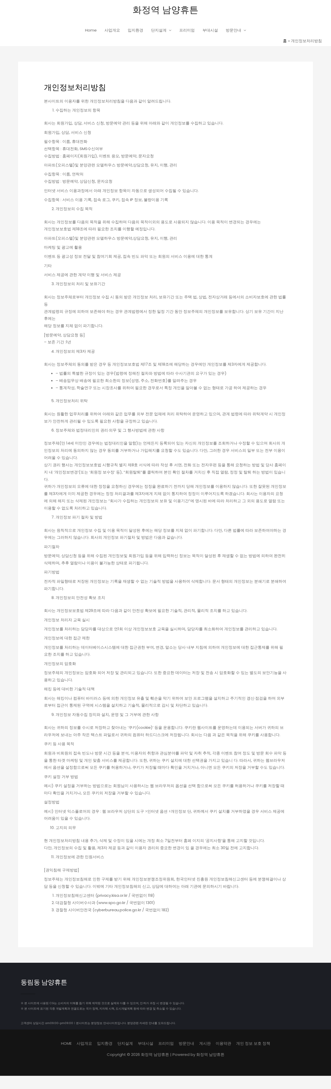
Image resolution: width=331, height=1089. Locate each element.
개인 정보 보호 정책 (253, 1043)
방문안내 (233, 30)
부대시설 (210, 30)
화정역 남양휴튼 (165, 9)
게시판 (205, 1043)
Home (91, 30)
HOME (66, 1043)
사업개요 (112, 30)
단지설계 (159, 30)
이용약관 (223, 1043)
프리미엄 (187, 30)
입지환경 (135, 30)
